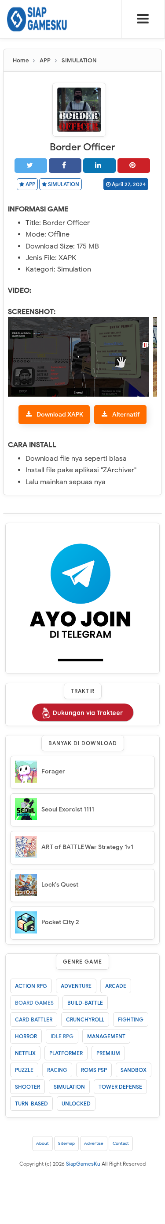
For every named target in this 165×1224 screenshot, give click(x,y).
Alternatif (126, 414)
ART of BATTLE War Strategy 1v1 (87, 847)
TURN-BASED (31, 1103)
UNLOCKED (76, 1103)
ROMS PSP (94, 1070)
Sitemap (66, 1143)
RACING (57, 1070)
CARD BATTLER (33, 1019)
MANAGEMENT (106, 1036)
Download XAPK (60, 414)
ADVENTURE (76, 986)
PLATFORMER (66, 1053)
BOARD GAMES (34, 1002)
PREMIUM (108, 1053)
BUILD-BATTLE (85, 1002)
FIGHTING (130, 1019)
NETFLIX (25, 1053)
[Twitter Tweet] (31, 165)
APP (29, 184)
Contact (121, 1143)
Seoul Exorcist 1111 (67, 809)
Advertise (93, 1143)
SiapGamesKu (83, 1163)
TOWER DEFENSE (120, 1086)
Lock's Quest (59, 884)
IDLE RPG (62, 1036)
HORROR (26, 1036)
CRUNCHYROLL (85, 1019)
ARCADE (115, 986)
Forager (53, 771)
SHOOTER (27, 1086)
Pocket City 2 (60, 922)
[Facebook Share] (65, 165)
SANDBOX (134, 1070)
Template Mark (87, 1201)
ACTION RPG (31, 986)
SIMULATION (63, 184)
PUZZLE (24, 1070)
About (42, 1143)
